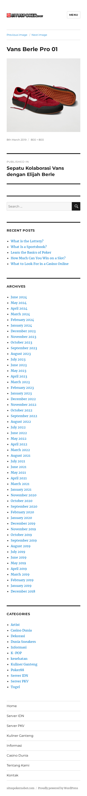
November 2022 (23, 405)
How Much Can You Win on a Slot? (38, 258)
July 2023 (18, 359)
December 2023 (23, 331)
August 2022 (21, 422)
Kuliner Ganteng (24, 664)
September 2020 (24, 506)
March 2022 (20, 450)
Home (12, 706)
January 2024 (21, 325)
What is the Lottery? (27, 241)
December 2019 (23, 523)
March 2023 (20, 382)
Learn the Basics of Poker (31, 252)
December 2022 (23, 399)
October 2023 (21, 342)
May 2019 (18, 563)
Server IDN (19, 676)
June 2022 (19, 433)
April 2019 (19, 569)
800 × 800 (37, 139)
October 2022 (21, 410)
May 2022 (19, 438)
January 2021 (21, 489)
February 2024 (22, 320)
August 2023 (21, 354)
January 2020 (21, 518)
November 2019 (23, 529)
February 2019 (22, 580)
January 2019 (21, 586)
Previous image (17, 34)
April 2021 (19, 478)
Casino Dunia (21, 630)
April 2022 (19, 444)
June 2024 (19, 297)
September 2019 (24, 540)
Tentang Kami (18, 765)
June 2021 (18, 467)
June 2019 (19, 557)
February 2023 (22, 388)
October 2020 (21, 501)
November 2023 (23, 337)
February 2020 (22, 512)
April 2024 (19, 308)
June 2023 (19, 365)
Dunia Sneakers (23, 642)
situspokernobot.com (20, 788)
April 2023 (19, 376)
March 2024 (20, 314)
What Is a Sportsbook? (29, 247)
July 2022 (18, 427)
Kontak (12, 775)
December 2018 (23, 591)
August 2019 (21, 546)
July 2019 (18, 552)
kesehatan (19, 659)
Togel (15, 687)
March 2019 (20, 574)
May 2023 (18, 371)
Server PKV (20, 681)
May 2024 (19, 303)
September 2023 (24, 348)
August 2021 (20, 455)
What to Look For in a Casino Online (40, 264)
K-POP (16, 653)
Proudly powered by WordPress (58, 788)
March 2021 (20, 484)
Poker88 (17, 670)
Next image (39, 34)
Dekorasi (18, 636)
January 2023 (21, 393)
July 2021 (18, 461)
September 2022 (24, 416)
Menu (73, 14)
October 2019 (21, 535)
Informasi (19, 647)
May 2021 (18, 472)
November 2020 (23, 495)
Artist (15, 625)
